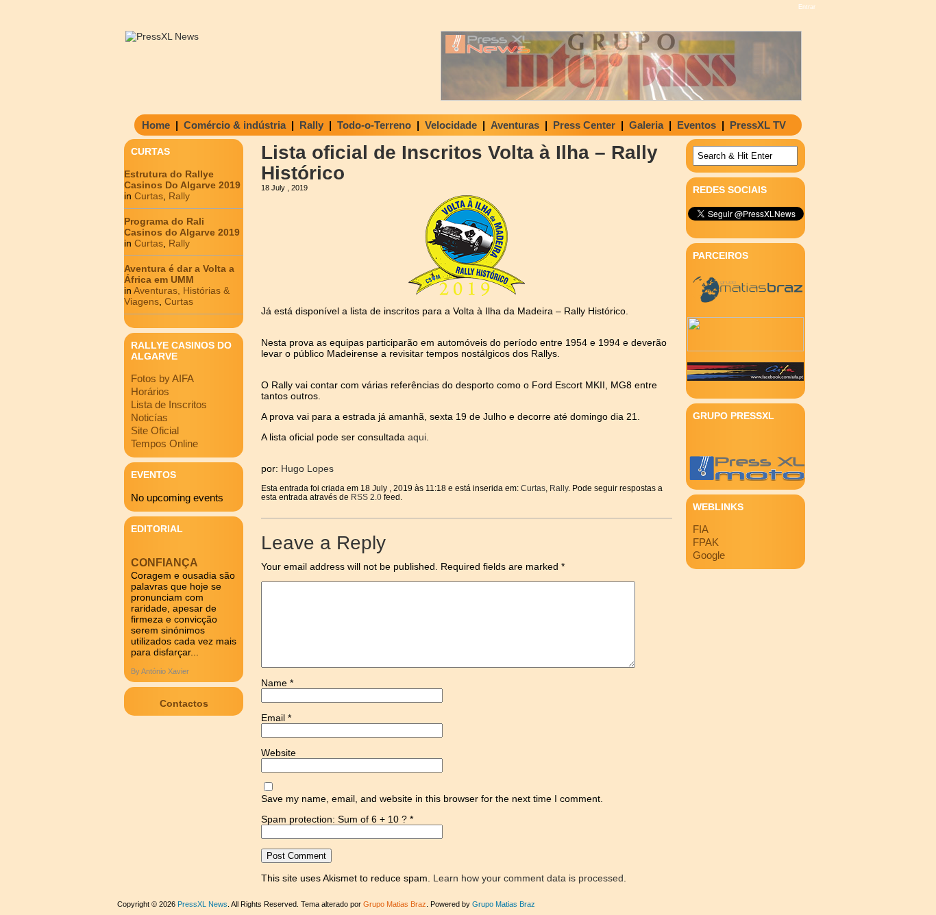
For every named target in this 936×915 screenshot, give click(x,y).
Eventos (696, 125)
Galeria (646, 125)
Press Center (584, 125)
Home (156, 125)
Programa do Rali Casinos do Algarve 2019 (182, 227)
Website (278, 752)
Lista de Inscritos (169, 404)
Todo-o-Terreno (374, 125)
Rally (311, 125)
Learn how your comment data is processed (528, 878)
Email (276, 717)
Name (277, 682)
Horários (150, 391)
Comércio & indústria (235, 125)
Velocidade (451, 125)
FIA (701, 529)
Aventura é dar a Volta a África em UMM (179, 274)
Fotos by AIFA (162, 378)
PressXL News (202, 904)
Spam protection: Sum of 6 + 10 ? (334, 819)
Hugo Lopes (307, 468)
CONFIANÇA (164, 562)
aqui (417, 436)
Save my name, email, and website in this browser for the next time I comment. (432, 798)
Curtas (148, 195)
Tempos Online (164, 443)
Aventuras (515, 125)
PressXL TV (758, 125)
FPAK (706, 542)
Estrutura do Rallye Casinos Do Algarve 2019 (182, 179)
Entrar (806, 6)
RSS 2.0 (366, 496)
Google (709, 555)
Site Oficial (155, 430)
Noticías (149, 417)
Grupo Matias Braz (503, 904)
